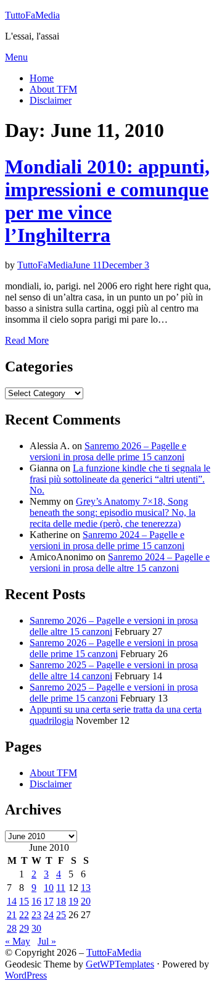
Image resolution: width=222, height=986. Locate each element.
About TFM (53, 89)
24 (49, 914)
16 (36, 901)
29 (24, 928)
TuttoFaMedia (32, 15)
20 (86, 901)
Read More (27, 340)
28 (12, 928)
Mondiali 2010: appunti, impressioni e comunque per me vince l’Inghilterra (107, 200)
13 (86, 887)
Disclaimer (51, 100)
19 (73, 901)
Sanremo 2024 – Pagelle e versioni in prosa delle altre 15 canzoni (120, 562)
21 (12, 914)
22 (24, 914)
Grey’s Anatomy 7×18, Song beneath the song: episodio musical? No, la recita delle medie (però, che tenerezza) (112, 512)
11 (60, 887)
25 (61, 914)
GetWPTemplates (120, 964)
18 (61, 901)
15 (24, 901)
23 (36, 914)
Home (42, 78)
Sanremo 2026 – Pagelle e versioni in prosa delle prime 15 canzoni (108, 451)
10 (49, 887)
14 (12, 901)
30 (36, 928)
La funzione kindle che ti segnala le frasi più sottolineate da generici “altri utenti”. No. (120, 479)
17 (49, 901)
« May (17, 941)
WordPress (26, 975)
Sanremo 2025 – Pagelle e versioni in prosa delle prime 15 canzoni (114, 692)
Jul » (47, 941)
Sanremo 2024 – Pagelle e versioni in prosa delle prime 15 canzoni (107, 540)
